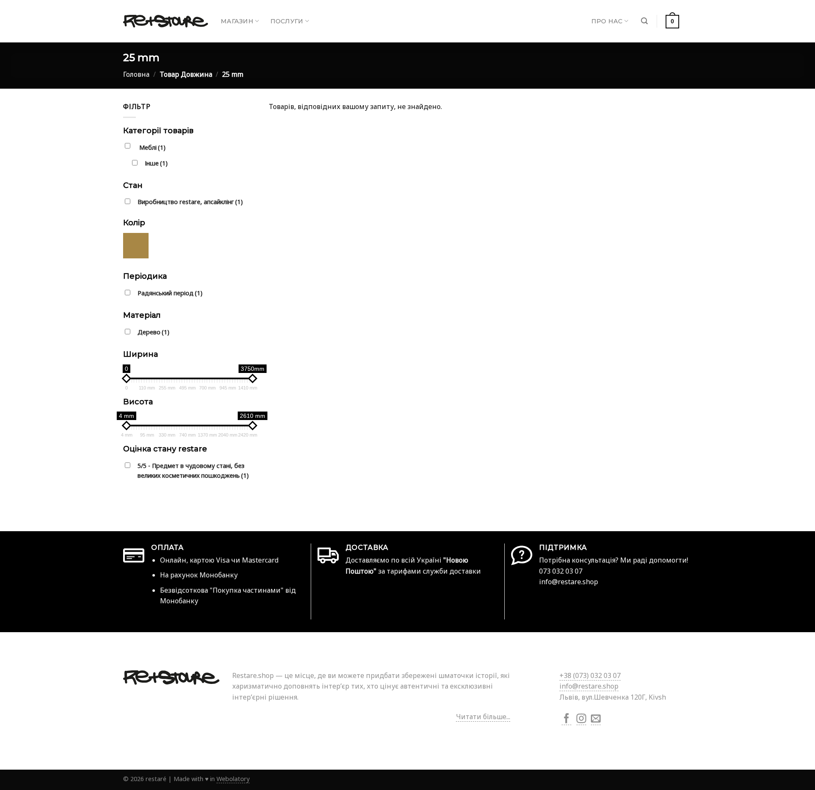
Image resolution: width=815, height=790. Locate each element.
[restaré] (165, 21)
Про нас (607, 21)
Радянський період (170, 293)
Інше (156, 163)
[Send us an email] (596, 719)
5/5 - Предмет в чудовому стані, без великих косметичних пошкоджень (193, 470)
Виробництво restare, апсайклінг (190, 202)
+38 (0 (590, 675)
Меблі (152, 147)
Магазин (237, 21)
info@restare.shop (588, 686)
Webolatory (233, 779)
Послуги (287, 21)
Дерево (153, 332)
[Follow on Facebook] (566, 719)
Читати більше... (483, 716)
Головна (136, 74)
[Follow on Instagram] (581, 719)
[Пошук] (644, 21)
